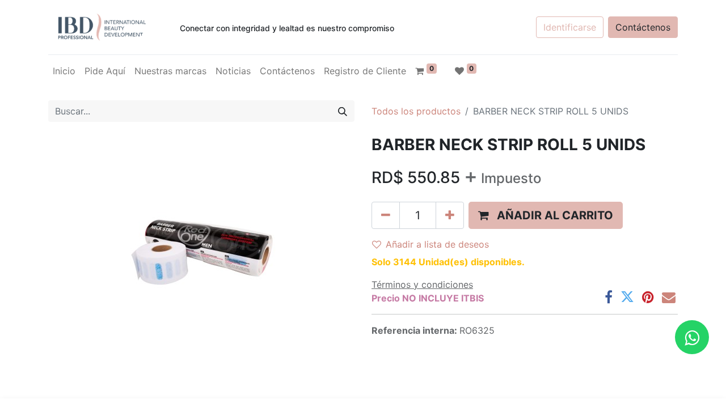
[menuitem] (64, 71)
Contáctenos (642, 27)
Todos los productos (416, 111)
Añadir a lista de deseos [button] (437, 244)
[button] (545, 215)
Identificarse (569, 27)
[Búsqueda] (342, 111)
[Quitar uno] (386, 215)
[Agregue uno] (450, 215)
